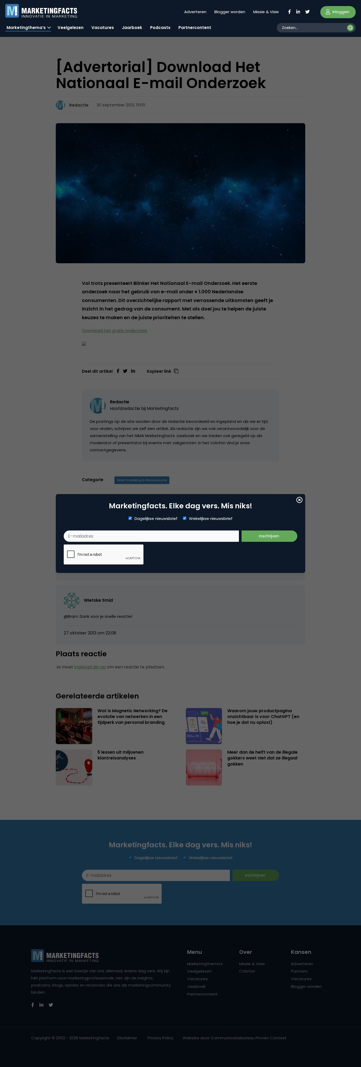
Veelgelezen (71, 27)
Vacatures (102, 27)
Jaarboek (132, 27)
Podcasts (160, 27)
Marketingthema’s (26, 27)
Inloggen (340, 12)
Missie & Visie (266, 12)
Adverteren (195, 12)
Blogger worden (229, 12)
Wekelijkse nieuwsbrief (211, 518)
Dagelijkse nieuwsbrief (156, 518)
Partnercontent (194, 27)
